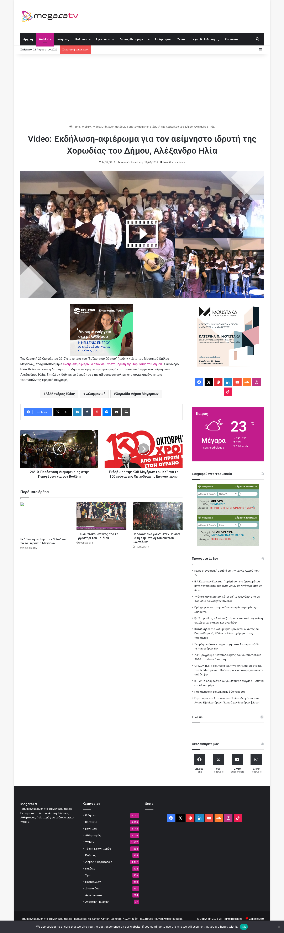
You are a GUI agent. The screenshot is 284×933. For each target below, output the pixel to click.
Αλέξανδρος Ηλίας (60, 394)
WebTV (43, 39)
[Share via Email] (116, 412)
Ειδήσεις (63, 39)
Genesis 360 (256, 918)
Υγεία (181, 39)
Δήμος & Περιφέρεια (98, 861)
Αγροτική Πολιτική (97, 901)
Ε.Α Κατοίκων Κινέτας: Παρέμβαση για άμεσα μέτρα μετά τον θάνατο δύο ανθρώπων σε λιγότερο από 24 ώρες (228, 586)
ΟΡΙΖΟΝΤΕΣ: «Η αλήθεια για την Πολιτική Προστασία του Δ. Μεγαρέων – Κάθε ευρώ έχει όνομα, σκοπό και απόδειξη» (228, 670)
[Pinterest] (97, 412)
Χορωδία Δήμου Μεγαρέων (137, 394)
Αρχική (28, 39)
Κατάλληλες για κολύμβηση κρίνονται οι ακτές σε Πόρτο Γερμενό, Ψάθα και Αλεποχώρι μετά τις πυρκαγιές (226, 633)
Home (76, 126)
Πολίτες (90, 855)
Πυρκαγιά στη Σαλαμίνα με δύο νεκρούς (220, 691)
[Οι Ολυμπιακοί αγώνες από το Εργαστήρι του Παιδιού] (101, 516)
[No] (279, 927)
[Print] (126, 412)
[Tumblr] (87, 412)
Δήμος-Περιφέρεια (133, 39)
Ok (244, 926)
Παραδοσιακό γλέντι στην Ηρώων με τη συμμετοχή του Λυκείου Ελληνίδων (156, 538)
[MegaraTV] (51, 16)
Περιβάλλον (93, 881)
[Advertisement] (142, 89)
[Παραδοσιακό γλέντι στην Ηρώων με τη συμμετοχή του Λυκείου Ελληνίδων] (158, 516)
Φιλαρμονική (95, 394)
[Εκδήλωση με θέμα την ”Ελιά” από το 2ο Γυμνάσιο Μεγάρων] (45, 518)
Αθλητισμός (163, 39)
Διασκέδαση (93, 888)
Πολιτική (81, 39)
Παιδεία (90, 868)
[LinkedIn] (77, 412)
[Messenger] (106, 412)
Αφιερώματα (105, 39)
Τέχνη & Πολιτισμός (205, 39)
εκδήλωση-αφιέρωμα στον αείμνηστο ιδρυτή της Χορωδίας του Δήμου (112, 364)
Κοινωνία (231, 39)
